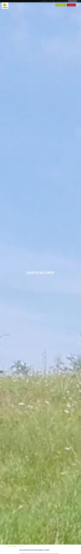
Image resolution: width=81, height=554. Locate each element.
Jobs (57, 1)
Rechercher (79, 1)
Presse (61, 1)
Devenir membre (60, 4)
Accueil (8, 546)
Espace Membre (73, 1)
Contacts (53, 1)
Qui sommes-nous (44, 1)
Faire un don (71, 4)
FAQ (50, 1)
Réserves (14, 546)
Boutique (65, 1)
